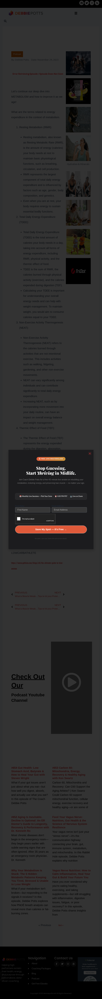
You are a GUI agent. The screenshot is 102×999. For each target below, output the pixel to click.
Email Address (58, 506)
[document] (51, 499)
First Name (19, 506)
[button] (90, 453)
